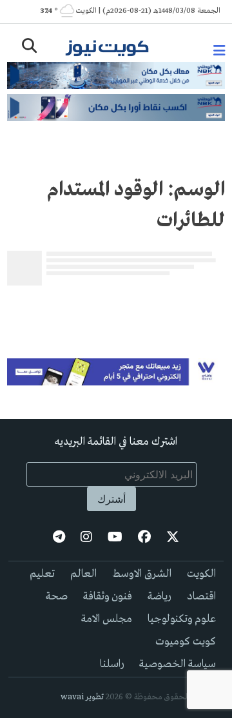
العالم (83, 574)
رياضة (159, 596)
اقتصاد (201, 596)
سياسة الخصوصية (177, 664)
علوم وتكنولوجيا (182, 619)
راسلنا (112, 664)
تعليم (42, 574)
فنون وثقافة (107, 596)
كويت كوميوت (185, 641)
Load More (116, 311)
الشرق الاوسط (141, 574)
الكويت (201, 574)
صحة (57, 596)
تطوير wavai (82, 697)
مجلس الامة (106, 619)
